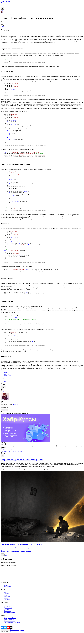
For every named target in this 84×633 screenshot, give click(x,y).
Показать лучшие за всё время (9, 565)
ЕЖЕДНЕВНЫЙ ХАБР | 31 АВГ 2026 (11, 451)
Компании (7, 596)
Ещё (6, 555)
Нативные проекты (9, 621)
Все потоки (6, 1)
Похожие (13, 562)
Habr (9, 631)
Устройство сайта (9, 605)
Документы (7, 609)
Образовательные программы (12, 622)
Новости (6, 593)
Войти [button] (2, 10)
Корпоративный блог (10, 618)
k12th (2, 14)
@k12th (15, 404)
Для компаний (8, 608)
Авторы (6, 598)
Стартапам (7, 624)
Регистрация (7, 586)
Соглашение (7, 611)
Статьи (6, 592)
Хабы (5, 595)
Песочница (7, 599)
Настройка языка (5, 630)
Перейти (3, 447)
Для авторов (7, 606)
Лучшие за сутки (5, 562)
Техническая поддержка (17, 630)
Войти (6, 585)
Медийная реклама (9, 619)
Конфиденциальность (10, 612)
